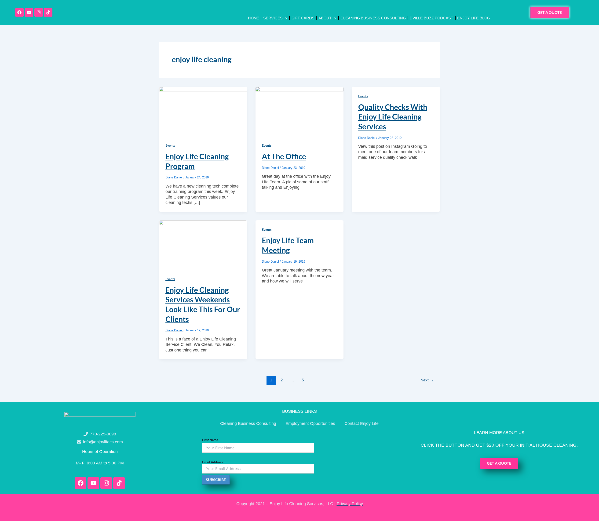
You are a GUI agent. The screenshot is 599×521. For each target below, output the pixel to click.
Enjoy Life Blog (473, 18)
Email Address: (213, 462)
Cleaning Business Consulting (373, 18)
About (325, 18)
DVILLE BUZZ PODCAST (431, 18)
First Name (210, 440)
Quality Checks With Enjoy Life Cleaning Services (392, 116)
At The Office (284, 156)
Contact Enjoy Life (361, 423)
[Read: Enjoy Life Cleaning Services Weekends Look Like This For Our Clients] (203, 244)
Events (170, 145)
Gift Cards (303, 18)
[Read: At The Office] (299, 111)
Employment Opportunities (310, 423)
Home (253, 18)
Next (427, 380)
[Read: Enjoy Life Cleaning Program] (203, 111)
